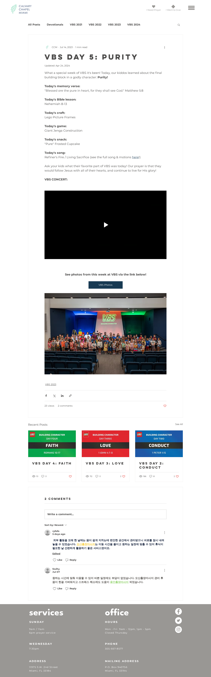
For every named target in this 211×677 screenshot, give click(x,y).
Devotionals (55, 24)
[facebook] (178, 611)
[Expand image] (105, 333)
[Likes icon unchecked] (54, 560)
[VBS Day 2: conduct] (159, 443)
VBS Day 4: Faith (52, 463)
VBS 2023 (114, 24)
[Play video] (105, 225)
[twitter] (178, 620)
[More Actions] (164, 533)
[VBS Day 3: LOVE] (105, 443)
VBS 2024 (133, 24)
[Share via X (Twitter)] (54, 395)
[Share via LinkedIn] (62, 395)
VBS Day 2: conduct (151, 465)
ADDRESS (37, 661)
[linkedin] (178, 629)
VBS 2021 (76, 24)
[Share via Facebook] (46, 395)
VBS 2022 (95, 24)
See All (179, 424)
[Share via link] (70, 395)
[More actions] (164, 47)
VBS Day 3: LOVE (105, 463)
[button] (191, 8)
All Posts (34, 24)
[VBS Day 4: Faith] (52, 443)
